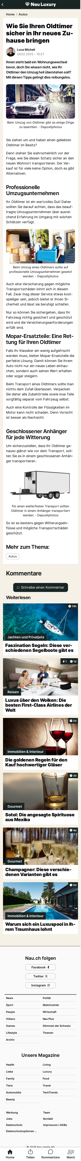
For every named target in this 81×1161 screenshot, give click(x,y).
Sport (9, 1004)
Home (10, 14)
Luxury (47, 1071)
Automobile (13, 1092)
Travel (47, 1085)
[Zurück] (2, 4)
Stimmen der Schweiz (57, 1025)
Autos (23, 14)
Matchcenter (51, 1004)
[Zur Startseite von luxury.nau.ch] (40, 4)
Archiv (10, 1039)
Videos (10, 1018)
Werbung (12, 1112)
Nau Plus (48, 1018)
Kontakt (48, 1118)
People (10, 1011)
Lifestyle (11, 1032)
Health (10, 1064)
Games (10, 1025)
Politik (47, 998)
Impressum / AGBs (55, 1124)
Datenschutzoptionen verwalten (22, 1131)
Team (46, 1112)
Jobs (9, 1118)
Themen (48, 1032)
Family (10, 1078)
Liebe (9, 1071)
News (9, 998)
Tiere (9, 1085)
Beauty (10, 1099)
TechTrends (50, 1092)
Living (47, 1064)
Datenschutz (14, 1124)
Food (46, 1078)
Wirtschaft (49, 1011)
